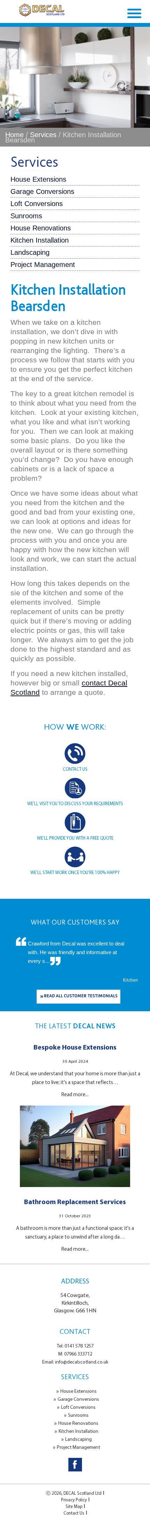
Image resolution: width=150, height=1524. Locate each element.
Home (14, 135)
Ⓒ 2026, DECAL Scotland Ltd (74, 1493)
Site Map (74, 1506)
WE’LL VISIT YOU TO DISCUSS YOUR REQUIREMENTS (75, 803)
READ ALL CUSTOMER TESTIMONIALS (81, 996)
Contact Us (73, 1513)
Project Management (42, 264)
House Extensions (38, 179)
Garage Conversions (42, 191)
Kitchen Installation (39, 240)
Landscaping (30, 252)
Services (43, 135)
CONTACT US (75, 769)
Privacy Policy (74, 1499)
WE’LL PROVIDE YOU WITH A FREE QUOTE (75, 838)
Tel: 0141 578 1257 (75, 1346)
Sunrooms (26, 216)
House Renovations (40, 228)
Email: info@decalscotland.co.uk (75, 1362)
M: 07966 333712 (75, 1354)
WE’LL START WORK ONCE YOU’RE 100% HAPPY (75, 872)
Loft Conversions (36, 203)
